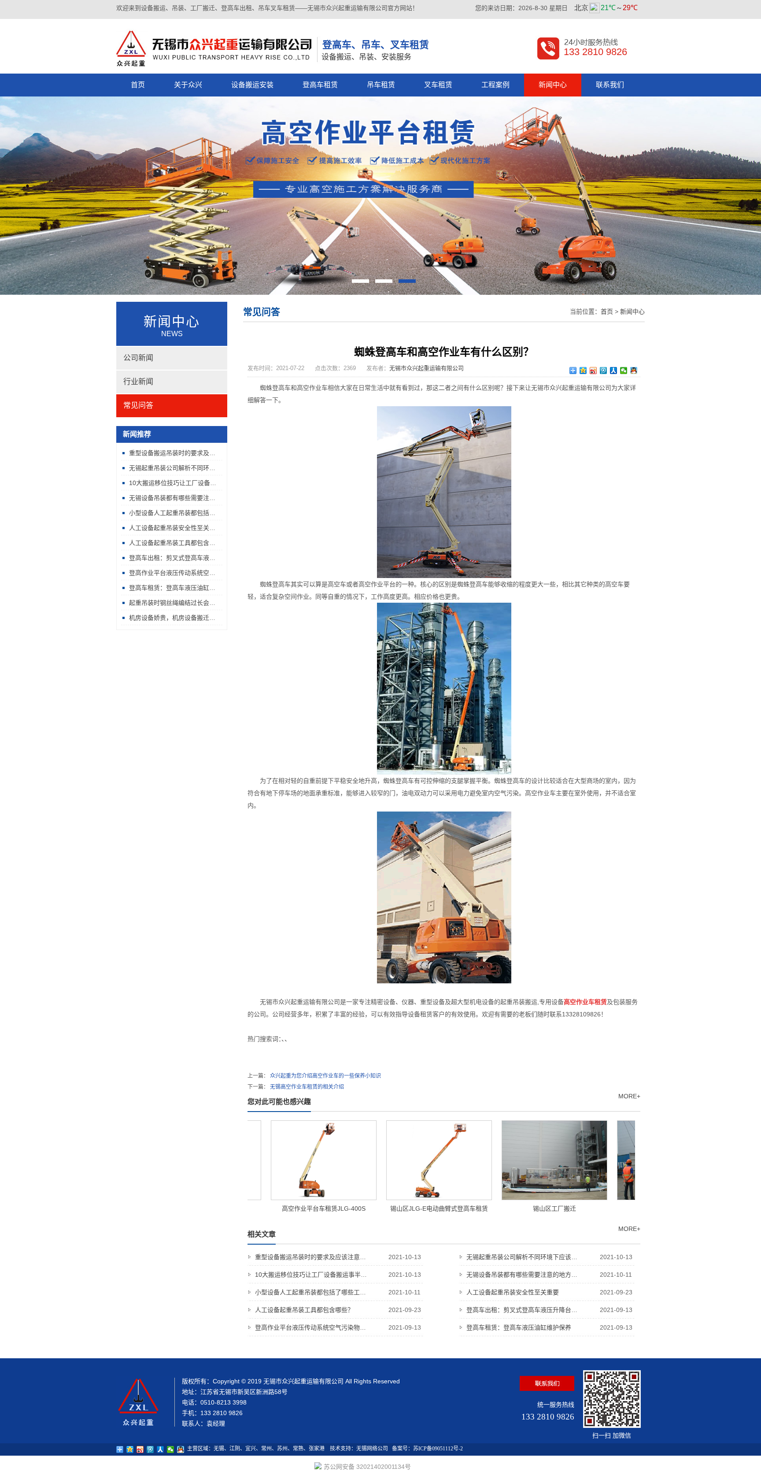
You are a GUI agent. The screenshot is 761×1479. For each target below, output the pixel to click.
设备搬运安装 (252, 85)
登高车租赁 (320, 85)
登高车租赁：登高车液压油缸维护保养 (549, 1327)
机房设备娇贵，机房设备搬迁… (172, 617)
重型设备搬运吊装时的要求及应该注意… (338, 1256)
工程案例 (495, 85)
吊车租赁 (381, 85)
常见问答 (138, 405)
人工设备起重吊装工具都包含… (172, 542)
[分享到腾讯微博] (603, 370)
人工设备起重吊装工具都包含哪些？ (338, 1309)
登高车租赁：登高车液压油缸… (172, 587)
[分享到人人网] (613, 370)
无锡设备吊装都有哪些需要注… (172, 497)
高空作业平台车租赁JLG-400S (305, 1208)
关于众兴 (188, 85)
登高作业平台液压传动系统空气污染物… (338, 1327)
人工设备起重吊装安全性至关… (172, 527)
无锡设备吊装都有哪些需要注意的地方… (549, 1274)
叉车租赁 (438, 85)
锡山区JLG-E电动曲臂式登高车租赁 (420, 1208)
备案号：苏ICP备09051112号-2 (427, 1449)
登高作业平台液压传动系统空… (172, 572)
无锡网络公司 (372, 1449)
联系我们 (610, 85)
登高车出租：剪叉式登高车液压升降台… (549, 1309)
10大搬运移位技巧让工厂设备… (172, 482)
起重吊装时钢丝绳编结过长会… (172, 602)
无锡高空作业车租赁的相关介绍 (307, 1087)
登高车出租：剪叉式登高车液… (172, 557)
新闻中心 (553, 85)
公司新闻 (138, 358)
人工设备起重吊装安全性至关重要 (549, 1292)
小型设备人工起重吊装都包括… (172, 512)
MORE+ (629, 1096)
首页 (138, 85)
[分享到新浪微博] (593, 370)
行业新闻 (138, 382)
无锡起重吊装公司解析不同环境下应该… (549, 1256)
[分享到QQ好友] (634, 370)
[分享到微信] (624, 370)
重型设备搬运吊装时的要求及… (172, 452)
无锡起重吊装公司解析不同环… (172, 467)
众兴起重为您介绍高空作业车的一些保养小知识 (325, 1076)
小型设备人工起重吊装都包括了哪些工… (338, 1292)
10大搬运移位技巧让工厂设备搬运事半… (338, 1274)
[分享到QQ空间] (583, 370)
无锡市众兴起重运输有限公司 (426, 368)
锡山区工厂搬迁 (535, 1208)
